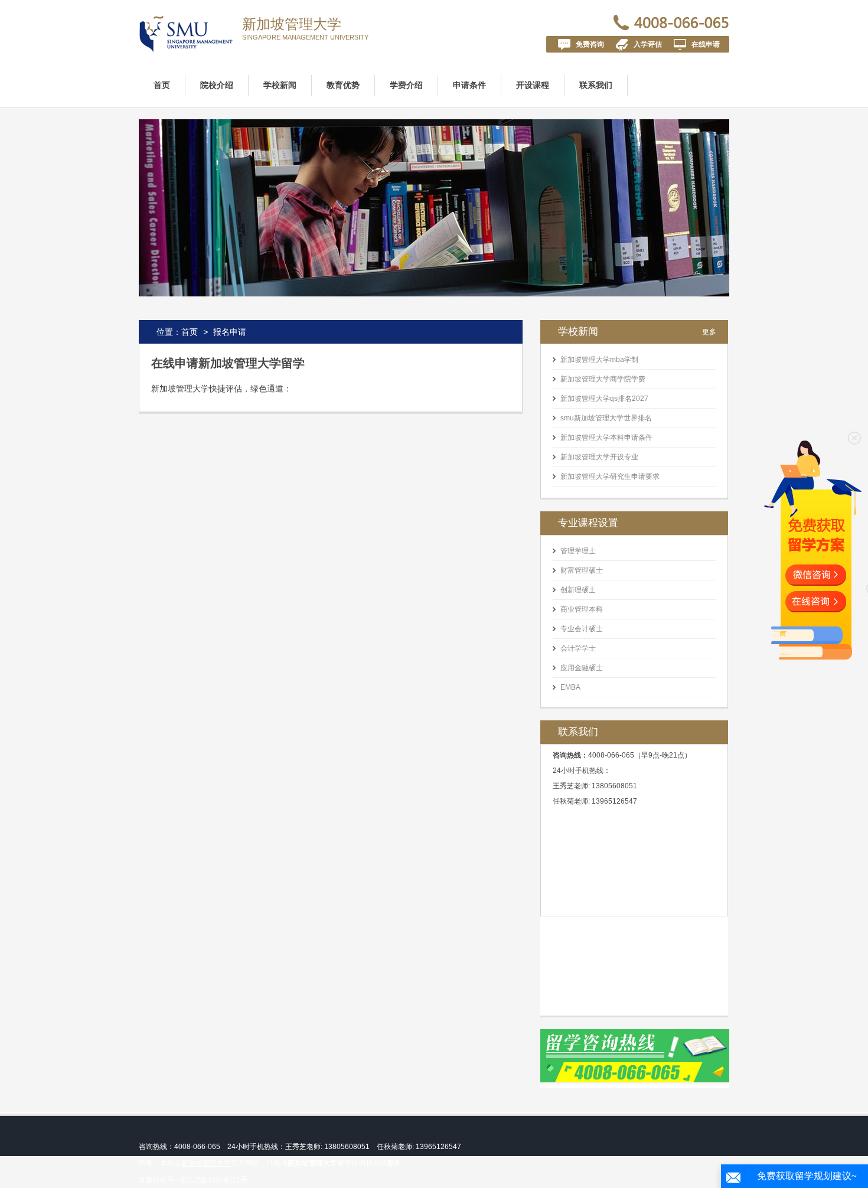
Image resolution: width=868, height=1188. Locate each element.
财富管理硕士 (581, 570)
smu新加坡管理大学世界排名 (606, 418)
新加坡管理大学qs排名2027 (604, 398)
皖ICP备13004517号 (214, 1180)
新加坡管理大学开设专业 (599, 457)
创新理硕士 (578, 590)
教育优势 (343, 85)
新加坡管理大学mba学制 (599, 359)
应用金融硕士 (581, 668)
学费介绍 (406, 85)
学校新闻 (279, 85)
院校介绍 (216, 85)
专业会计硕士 (581, 629)
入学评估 (648, 44)
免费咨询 (590, 44)
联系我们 (595, 85)
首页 (162, 85)
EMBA (570, 687)
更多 (709, 332)
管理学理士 (578, 551)
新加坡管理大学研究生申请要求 (610, 476)
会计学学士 (578, 648)
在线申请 (705, 44)
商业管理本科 (581, 609)
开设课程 (532, 85)
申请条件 (469, 85)
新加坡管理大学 (291, 24)
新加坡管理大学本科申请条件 (606, 437)
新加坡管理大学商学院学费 (602, 379)
